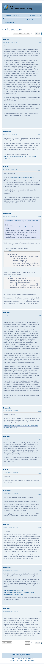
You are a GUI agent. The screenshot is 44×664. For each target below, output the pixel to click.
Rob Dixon (7, 39)
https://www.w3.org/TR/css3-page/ (13, 594)
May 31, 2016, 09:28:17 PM (10, 169)
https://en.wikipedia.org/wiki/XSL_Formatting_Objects (19, 592)
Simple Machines (28, 658)
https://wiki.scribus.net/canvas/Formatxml (22, 177)
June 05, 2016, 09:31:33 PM (10, 493)
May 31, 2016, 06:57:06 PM (10, 42)
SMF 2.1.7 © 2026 (16, 658)
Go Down (26, 34)
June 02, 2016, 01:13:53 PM (10, 315)
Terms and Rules (20, 654)
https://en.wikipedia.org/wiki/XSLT (13, 590)
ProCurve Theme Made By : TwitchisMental (22, 660)
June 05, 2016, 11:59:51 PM (10, 527)
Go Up (27, 643)
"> (22, 656)
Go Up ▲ (29, 654)
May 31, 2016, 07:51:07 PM (10, 134)
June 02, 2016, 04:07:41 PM (10, 439)
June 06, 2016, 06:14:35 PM (10, 611)
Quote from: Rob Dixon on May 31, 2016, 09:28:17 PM (22, 221)
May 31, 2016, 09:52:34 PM (10, 216)
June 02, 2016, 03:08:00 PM (10, 410)
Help (13, 654)
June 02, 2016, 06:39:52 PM (10, 472)
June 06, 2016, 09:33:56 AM (10, 570)
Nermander (7, 131)
